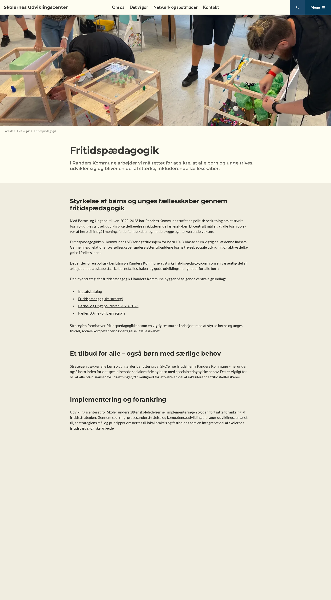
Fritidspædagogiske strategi (100, 299)
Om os (118, 7)
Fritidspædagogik (45, 131)
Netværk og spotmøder (175, 7)
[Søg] (297, 7)
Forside (8, 131)
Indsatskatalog (90, 291)
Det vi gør (139, 7)
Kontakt (211, 7)
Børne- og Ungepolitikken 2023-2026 (108, 306)
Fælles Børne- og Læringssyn (101, 313)
